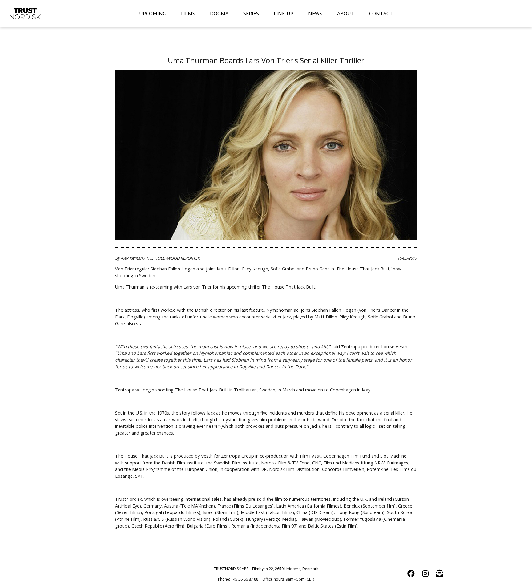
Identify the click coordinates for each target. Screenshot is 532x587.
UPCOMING (152, 13)
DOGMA (219, 13)
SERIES (251, 13)
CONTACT (381, 13)
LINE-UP (283, 13)
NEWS (315, 13)
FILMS (188, 13)
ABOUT (345, 13)
